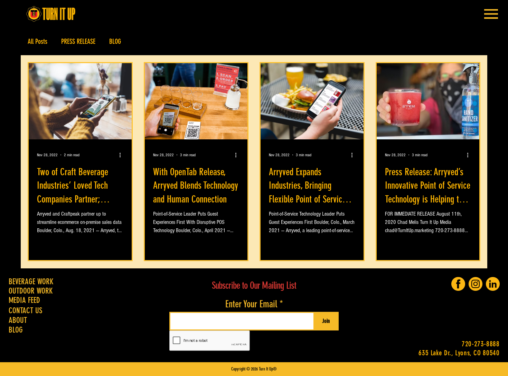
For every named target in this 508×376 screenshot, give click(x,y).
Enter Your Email (251, 304)
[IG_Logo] (475, 284)
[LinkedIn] (493, 284)
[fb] (458, 284)
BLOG (115, 41)
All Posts (37, 41)
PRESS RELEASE (78, 41)
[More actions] (122, 155)
